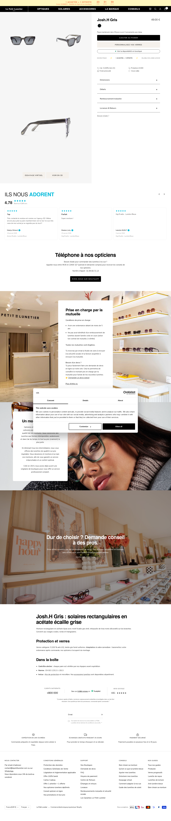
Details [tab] (85, 400)
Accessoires (87, 9)
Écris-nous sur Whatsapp (85, 279)
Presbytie (152, 769)
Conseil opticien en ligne (53, 791)
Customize (83, 426)
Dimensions (105, 80)
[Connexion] (160, 9)
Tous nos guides (154, 765)
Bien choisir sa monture (128, 765)
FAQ (82, 772)
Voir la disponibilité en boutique (129, 51)
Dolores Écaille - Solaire (124, 236)
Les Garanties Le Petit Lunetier (93, 798)
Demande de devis (88, 769)
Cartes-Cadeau (49, 780)
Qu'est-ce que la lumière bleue (131, 769)
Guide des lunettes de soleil (130, 787)
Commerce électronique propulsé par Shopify (66, 807)
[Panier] (165, 9)
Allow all (118, 426)
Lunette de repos (155, 776)
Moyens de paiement (88, 776)
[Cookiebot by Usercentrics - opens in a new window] (125, 393)
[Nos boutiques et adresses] (150, 9)
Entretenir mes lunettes (128, 776)
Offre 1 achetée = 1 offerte (54, 784)
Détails (103, 89)
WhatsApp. (9, 771)
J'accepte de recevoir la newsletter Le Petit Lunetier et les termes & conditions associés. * (86, 722)
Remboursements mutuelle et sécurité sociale (95, 792)
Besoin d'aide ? (103, 116)
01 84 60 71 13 (92, 271)
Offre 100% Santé (51, 776)
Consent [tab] (50, 400)
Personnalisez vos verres (128, 45)
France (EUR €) (11, 807)
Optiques (43, 9)
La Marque (112, 9)
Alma (140, 32)
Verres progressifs (155, 772)
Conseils (134, 9)
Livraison (83, 787)
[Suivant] (164, 194)
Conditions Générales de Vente (56, 769)
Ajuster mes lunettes (127, 772)
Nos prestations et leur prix (54, 795)
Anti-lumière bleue (155, 784)
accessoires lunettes (82, 674)
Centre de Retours (87, 780)
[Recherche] (155, 9)
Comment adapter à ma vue (130, 784)
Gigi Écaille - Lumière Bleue (16, 236)
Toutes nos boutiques (86, 557)
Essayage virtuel (125, 780)
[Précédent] (159, 194)
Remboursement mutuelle (111, 99)
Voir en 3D (57, 175)
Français (24, 807)
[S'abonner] (101, 714)
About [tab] (120, 400)
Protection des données (53, 765)
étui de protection (52, 674)
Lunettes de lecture (156, 780)
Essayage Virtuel (34, 175)
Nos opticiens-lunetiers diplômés (57, 787)
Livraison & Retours (108, 108)
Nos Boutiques (86, 765)
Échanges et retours (88, 784)
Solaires (64, 9)
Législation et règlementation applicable (60, 772)
